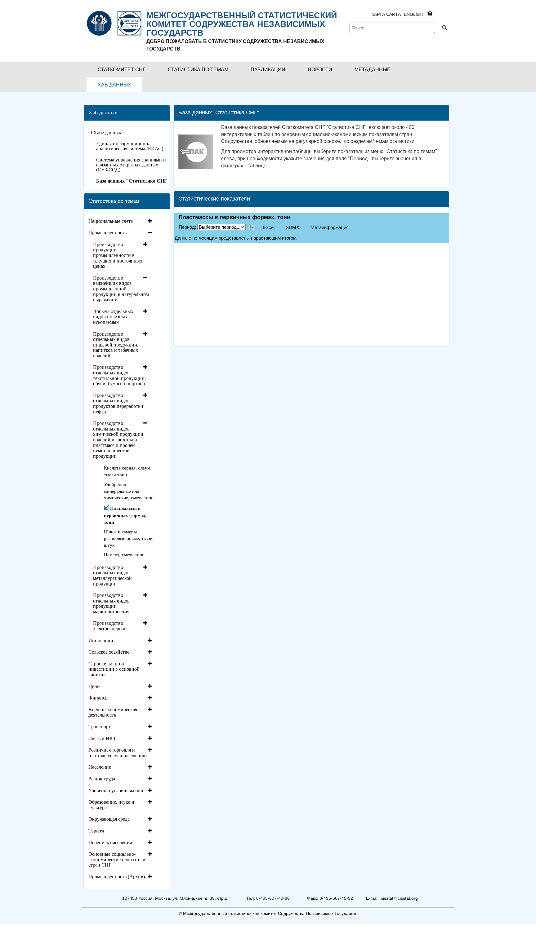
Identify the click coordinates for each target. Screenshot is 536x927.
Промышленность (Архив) (116, 876)
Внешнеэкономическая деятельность (112, 712)
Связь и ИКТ (102, 738)
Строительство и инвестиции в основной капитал (114, 669)
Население (99, 767)
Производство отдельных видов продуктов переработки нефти (118, 403)
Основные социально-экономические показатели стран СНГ (116, 859)
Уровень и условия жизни (115, 790)
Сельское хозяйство (109, 652)
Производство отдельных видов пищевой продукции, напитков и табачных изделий (115, 344)
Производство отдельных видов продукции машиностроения (111, 603)
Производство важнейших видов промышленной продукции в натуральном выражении (121, 288)
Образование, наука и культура (111, 804)
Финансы (98, 697)
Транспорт (99, 726)
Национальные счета (110, 221)
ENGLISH (413, 14)
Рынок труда (101, 778)
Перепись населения (110, 842)
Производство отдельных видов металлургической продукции (112, 575)
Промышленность (107, 232)
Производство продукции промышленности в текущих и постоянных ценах (117, 255)
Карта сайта (386, 14)
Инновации (100, 640)
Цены (94, 686)
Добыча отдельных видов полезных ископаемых (113, 317)
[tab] (121, 221)
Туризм (96, 830)
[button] (122, 69)
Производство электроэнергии (110, 625)
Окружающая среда (109, 819)
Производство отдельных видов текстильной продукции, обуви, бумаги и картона (119, 375)
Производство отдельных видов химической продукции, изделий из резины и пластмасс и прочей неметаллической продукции (119, 440)
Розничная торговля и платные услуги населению (117, 752)
